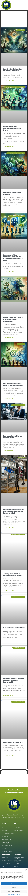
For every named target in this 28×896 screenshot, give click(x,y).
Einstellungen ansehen (14, 891)
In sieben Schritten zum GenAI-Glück (14, 628)
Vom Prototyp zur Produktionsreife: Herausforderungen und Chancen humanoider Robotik (13, 511)
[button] (26, 870)
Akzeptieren (14, 883)
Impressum (19, 894)
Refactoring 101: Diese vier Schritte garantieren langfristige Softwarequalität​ (13, 680)
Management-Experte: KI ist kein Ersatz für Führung (12, 437)
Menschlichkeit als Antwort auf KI (13, 742)
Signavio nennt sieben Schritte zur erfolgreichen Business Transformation (13, 319)
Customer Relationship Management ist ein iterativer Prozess (12, 128)
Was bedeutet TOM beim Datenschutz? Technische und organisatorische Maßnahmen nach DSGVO (13, 257)
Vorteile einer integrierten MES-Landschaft (12, 193)
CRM (15, 823)
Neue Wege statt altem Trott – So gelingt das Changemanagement (13, 384)
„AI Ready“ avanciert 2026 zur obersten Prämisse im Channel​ (12, 574)
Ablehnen (14, 887)
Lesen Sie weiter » (8, 80)
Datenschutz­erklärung (12, 894)
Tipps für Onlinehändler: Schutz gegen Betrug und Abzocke (12, 70)
